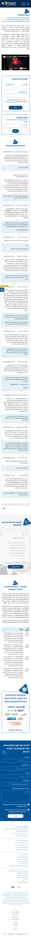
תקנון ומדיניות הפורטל (22, 882)
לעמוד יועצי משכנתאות (15, 730)
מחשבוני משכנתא (15, 912)
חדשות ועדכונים (15, 919)
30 (6, 504)
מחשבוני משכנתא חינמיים (21, 827)
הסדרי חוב (25, 880)
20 (9, 504)
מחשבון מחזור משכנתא (22, 831)
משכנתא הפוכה (24, 855)
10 (12, 504)
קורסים (15, 922)
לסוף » (4, 508)
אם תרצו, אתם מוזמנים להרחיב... (20, 788)
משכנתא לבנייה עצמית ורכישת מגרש (18, 866)
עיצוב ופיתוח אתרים (19, 934)
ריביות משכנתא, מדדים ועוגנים (20, 833)
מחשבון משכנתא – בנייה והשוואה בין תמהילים (16, 829)
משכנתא (13, 25)
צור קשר (15, 929)
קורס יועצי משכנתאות (22, 873)
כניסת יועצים (23, 4)
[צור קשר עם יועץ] (2, 290)
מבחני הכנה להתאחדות (22, 878)
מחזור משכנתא (24, 864)
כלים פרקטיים (15, 917)
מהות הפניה (26, 781)
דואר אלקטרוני (25, 765)
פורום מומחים (15, 924)
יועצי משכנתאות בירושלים (21, 845)
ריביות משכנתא (26, 634)
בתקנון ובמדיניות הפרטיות (16, 812)
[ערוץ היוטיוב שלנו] (12, 888)
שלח (15, 108)
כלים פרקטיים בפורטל (22, 875)
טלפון (27, 773)
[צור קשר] (19, 888)
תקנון (5, 934)
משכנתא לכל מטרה (23, 861)
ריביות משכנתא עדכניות (22, 836)
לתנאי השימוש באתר (10, 102)
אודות (15, 927)
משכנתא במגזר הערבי (22, 850)
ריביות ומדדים (15, 914)
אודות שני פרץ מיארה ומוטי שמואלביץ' (18, 871)
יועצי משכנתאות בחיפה (22, 847)
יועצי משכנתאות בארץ (22, 841)
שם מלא (27, 757)
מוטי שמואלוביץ (8, 562)
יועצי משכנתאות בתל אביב (21, 843)
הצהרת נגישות (11, 934)
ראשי (15, 909)
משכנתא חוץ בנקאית (22, 857)
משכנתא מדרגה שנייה (22, 859)
